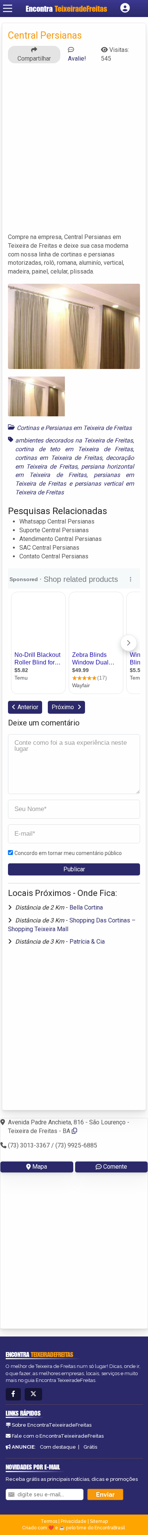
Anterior (27, 707)
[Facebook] (13, 1394)
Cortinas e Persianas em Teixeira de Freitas (74, 427)
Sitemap (99, 1521)
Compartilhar (34, 58)
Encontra (66, 8)
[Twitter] (33, 1394)
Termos (49, 1521)
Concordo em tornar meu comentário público (68, 853)
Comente (115, 1166)
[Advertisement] (74, 151)
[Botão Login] (125, 8)
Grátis (90, 1447)
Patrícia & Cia (87, 941)
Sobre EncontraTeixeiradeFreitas (51, 1425)
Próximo (64, 707)
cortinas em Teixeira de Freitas (58, 457)
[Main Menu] (7, 8)
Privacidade (74, 1521)
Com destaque (58, 1447)
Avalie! (77, 58)
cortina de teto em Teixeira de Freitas (74, 449)
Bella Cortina (86, 907)
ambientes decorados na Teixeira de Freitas (74, 440)
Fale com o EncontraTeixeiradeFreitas (58, 1436)
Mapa (39, 1166)
